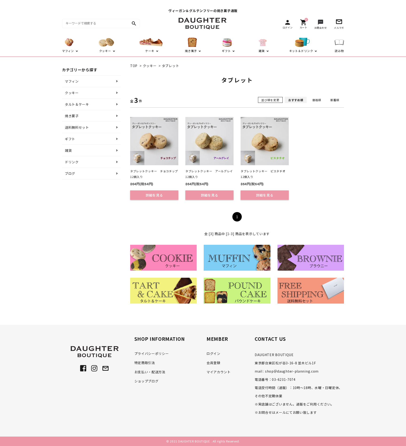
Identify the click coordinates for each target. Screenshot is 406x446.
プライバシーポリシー (151, 353)
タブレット (170, 65)
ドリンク (72, 162)
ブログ (70, 173)
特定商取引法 (144, 362)
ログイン (213, 353)
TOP (133, 65)
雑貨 (68, 150)
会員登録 (213, 362)
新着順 (334, 100)
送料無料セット (77, 127)
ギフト (70, 139)
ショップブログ (146, 381)
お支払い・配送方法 (149, 372)
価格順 (316, 100)
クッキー (150, 65)
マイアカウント (219, 372)
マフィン (72, 81)
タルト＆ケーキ (77, 104)
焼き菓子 (72, 115)
